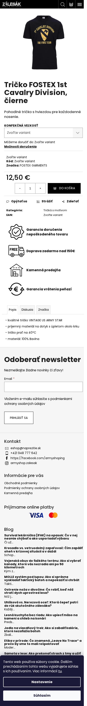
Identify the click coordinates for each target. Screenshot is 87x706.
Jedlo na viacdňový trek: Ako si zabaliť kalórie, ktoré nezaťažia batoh (41, 629)
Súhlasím (41, 695)
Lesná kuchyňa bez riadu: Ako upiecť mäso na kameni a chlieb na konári (40, 617)
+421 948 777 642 (24, 453)
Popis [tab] (12, 310)
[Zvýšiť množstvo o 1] (40, 188)
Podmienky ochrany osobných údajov (32, 488)
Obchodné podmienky (20, 483)
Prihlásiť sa (19, 418)
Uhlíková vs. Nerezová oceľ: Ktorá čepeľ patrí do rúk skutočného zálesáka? (41, 604)
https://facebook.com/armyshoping (38, 458)
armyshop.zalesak (24, 463)
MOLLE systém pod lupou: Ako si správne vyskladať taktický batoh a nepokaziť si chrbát (41, 578)
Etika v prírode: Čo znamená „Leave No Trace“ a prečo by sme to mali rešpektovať (43, 642)
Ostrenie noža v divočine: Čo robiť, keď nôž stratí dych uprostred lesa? (38, 591)
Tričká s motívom (55, 210)
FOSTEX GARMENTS (33, 165)
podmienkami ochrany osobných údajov (38, 401)
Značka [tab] (43, 310)
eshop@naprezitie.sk (26, 448)
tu (60, 671)
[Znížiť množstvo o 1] (20, 188)
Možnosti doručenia (20, 146)
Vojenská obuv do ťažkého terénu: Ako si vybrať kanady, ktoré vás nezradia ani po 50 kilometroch (42, 564)
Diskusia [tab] (27, 310)
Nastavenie (41, 681)
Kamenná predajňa (18, 493)
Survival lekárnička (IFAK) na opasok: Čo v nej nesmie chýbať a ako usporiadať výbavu (40, 537)
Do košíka (67, 188)
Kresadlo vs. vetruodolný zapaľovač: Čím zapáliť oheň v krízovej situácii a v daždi (43, 550)
